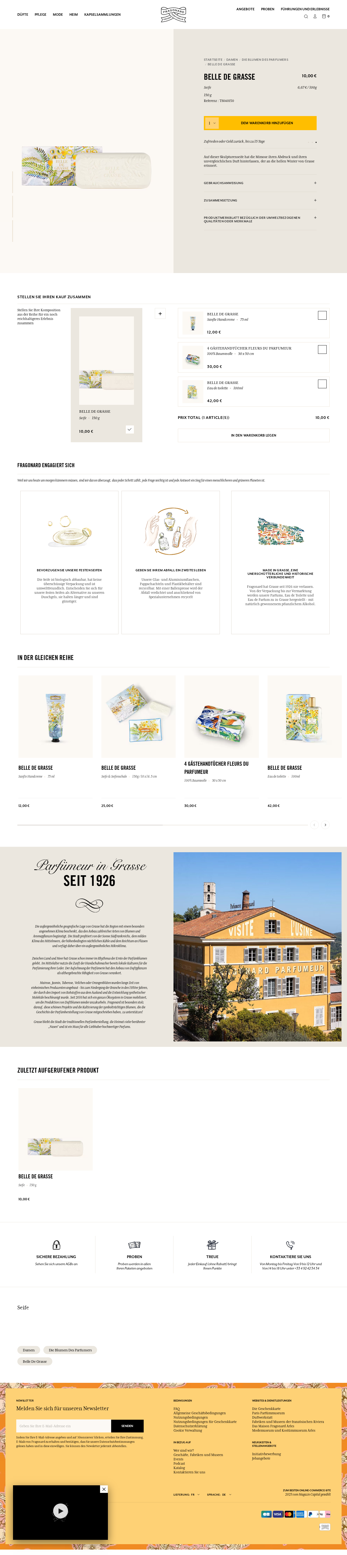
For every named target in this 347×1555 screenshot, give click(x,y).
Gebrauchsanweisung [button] (223, 183)
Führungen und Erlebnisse (305, 9)
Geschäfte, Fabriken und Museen (198, 1455)
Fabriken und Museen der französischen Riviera (288, 1422)
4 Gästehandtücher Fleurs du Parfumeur (249, 348)
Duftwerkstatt (262, 1417)
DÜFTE (22, 14)
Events (178, 1459)
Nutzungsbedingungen (191, 1417)
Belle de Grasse (222, 314)
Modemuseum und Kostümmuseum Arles (283, 1430)
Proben (267, 9)
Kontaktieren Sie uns (189, 1472)
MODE (58, 14)
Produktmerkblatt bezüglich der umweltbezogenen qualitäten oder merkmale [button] (252, 219)
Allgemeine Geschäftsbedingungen (200, 1413)
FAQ (177, 1409)
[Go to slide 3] (316, 142)
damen (29, 1350)
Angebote (245, 9)
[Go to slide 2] (312, 142)
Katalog (179, 1468)
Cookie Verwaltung (188, 1430)
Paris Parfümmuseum (268, 1413)
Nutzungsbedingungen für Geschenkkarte (205, 1422)
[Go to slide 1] (308, 142)
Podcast (179, 1464)
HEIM (73, 14)
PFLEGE (40, 14)
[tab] (260, 183)
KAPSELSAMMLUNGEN (102, 14)
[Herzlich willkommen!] (173, 14)
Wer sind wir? (184, 1451)
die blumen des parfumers (70, 1350)
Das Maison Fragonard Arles (273, 1426)
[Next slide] (325, 824)
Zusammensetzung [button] (220, 200)
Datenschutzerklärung (190, 1426)
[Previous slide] (314, 824)
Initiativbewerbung (266, 1454)
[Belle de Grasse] (12, 182)
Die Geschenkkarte (266, 1409)
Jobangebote (261, 1458)
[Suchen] (306, 16)
